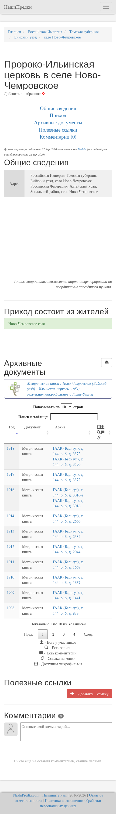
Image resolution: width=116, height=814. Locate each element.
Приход (58, 115)
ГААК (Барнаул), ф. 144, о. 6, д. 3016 (68, 503)
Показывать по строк (58, 407)
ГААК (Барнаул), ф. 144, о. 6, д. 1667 (68, 564)
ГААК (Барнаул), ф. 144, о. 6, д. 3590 (68, 461)
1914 (10, 515)
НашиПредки (18, 6)
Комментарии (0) (58, 136)
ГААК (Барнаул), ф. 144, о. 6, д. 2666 (68, 518)
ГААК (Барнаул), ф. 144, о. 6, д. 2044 (68, 549)
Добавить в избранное (23, 93)
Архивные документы (58, 122)
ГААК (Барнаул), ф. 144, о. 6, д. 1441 (68, 595)
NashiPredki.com (26, 795)
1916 (10, 489)
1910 (10, 577)
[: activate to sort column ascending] (102, 432)
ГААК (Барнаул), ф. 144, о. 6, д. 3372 (68, 451)
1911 (10, 561)
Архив (60, 426)
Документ (32, 426)
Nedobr (82, 149)
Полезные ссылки (58, 129)
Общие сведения (58, 108)
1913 (10, 531)
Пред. (28, 634)
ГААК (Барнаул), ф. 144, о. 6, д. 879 (68, 610)
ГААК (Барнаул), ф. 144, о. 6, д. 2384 (68, 533)
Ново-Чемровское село (26, 323)
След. (88, 634)
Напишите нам (54, 795)
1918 (10, 448)
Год (12, 426)
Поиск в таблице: (33, 417)
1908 (10, 607)
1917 (10, 474)
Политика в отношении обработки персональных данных (70, 803)
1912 (10, 546)
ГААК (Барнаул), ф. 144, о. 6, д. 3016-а (68, 492)
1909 (10, 592)
